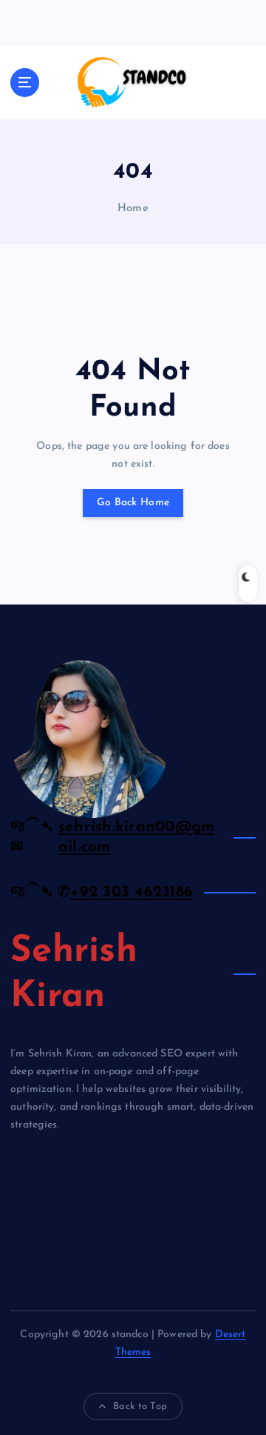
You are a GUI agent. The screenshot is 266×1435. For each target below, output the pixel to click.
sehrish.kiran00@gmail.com (136, 836)
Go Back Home (133, 502)
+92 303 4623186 (131, 892)
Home (133, 208)
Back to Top (140, 1406)
